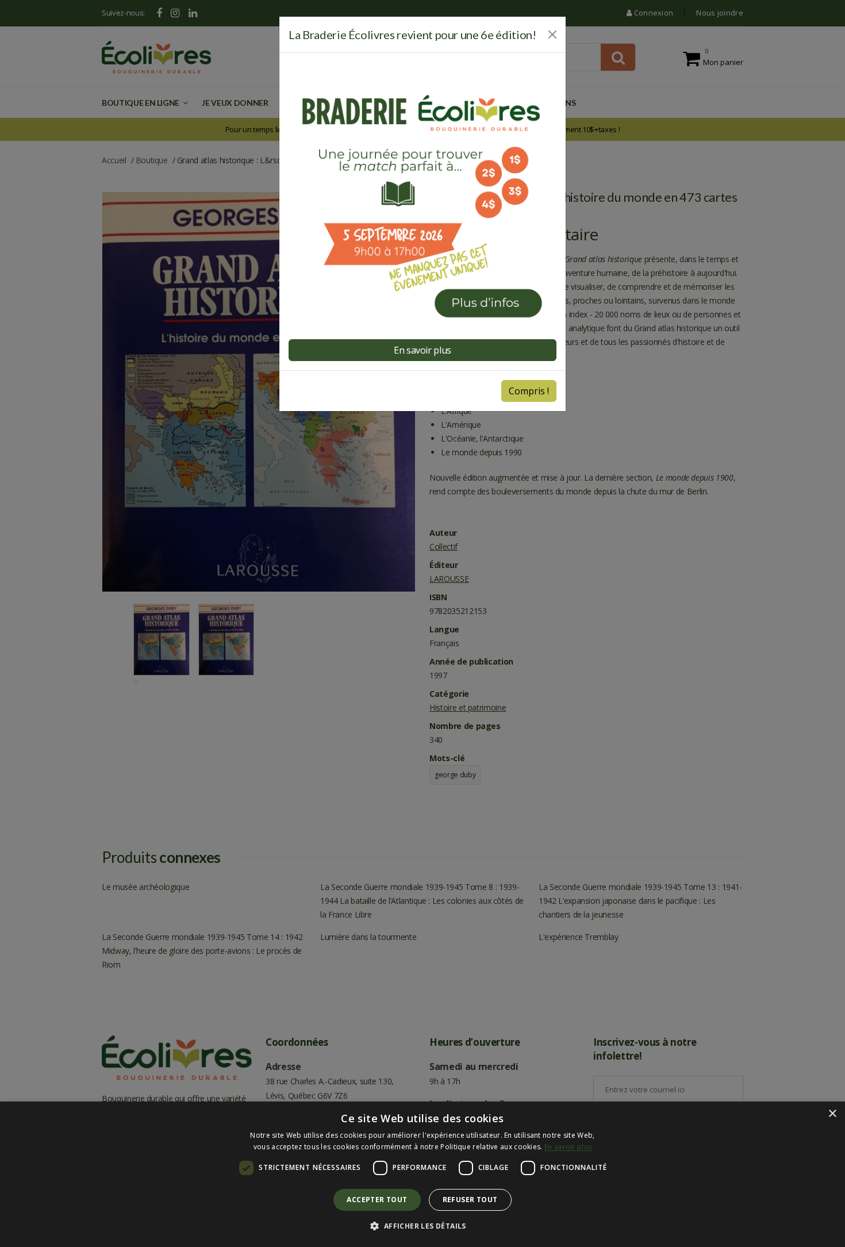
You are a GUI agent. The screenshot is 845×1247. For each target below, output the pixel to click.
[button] (422, 1226)
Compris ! (529, 391)
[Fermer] (552, 34)
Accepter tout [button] (377, 1199)
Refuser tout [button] (470, 1199)
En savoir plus (568, 1147)
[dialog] (422, 1174)
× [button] (832, 1114)
